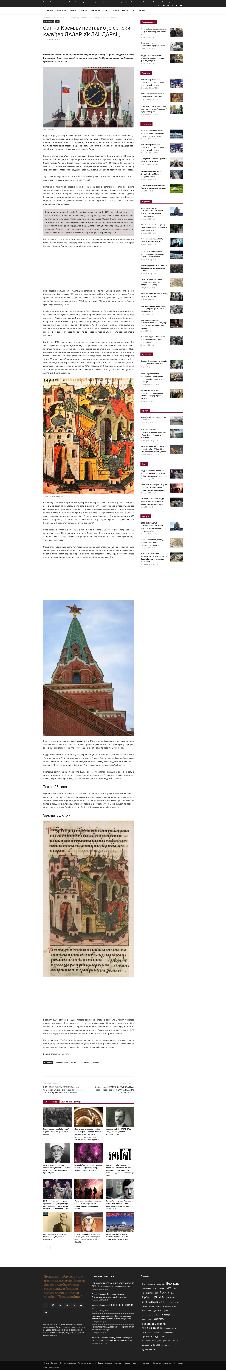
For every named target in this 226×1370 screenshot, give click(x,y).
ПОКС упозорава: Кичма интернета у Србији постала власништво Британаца (152, 82)
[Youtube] (181, 5)
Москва (73, 1062)
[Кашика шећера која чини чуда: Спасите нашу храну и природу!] (176, 188)
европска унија (147, 1315)
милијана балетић (152, 1327)
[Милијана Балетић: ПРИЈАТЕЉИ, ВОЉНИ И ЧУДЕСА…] (176, 296)
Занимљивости (136, 2)
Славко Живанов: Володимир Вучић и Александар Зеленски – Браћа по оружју (153, 227)
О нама (45, 2)
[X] (172, 5)
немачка (167, 1328)
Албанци (160, 1284)
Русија (164, 1292)
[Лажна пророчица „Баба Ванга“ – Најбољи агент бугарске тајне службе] (57, 1117)
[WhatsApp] (63, 45)
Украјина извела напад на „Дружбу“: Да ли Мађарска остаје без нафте (151, 174)
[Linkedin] (164, 5)
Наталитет (146, 2)
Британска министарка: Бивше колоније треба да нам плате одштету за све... (153, 308)
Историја (103, 2)
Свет (57, 21)
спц (162, 1336)
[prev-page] (44, 1247)
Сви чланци (166, 2)
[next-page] (49, 1247)
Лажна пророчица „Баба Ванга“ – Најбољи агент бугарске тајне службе (56, 1131)
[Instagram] (159, 5)
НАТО (168, 1288)
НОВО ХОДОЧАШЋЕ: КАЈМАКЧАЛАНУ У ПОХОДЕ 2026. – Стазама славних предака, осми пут (113, 1284)
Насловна (47, 18)
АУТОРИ (142, 10)
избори (157, 1315)
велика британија (155, 1306)
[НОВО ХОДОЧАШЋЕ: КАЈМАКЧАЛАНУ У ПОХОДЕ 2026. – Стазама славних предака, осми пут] (176, 211)
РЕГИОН (116, 10)
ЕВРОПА (125, 10)
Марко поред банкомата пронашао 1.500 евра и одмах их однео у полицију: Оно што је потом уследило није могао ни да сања (120, 1170)
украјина (155, 1345)
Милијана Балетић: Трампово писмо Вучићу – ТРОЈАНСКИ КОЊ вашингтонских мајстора (153, 449)
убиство (145, 1345)
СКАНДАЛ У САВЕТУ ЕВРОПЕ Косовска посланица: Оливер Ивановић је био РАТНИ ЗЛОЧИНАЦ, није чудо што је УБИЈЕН (62, 1090)
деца (144, 1310)
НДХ (174, 1288)
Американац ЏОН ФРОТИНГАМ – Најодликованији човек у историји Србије (119, 1131)
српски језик (167, 1341)
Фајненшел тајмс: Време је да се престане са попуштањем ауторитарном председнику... (153, 487)
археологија (174, 1302)
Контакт (53, 2)
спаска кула (96, 1062)
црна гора (148, 1349)
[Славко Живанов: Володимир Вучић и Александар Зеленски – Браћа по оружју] (176, 228)
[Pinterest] (168, 5)
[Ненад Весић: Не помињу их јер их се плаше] (176, 420)
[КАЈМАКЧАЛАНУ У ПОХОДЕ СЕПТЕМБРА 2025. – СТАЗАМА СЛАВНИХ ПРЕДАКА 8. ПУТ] (120, 1222)
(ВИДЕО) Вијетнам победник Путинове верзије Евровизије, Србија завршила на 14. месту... (153, 473)
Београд (172, 1283)
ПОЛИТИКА (49, 10)
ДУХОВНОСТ (95, 10)
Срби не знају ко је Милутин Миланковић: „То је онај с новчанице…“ (54, 1236)
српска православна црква (151, 1341)
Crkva (144, 1284)
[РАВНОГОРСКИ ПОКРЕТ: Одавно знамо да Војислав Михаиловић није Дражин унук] (176, 109)
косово (159, 1319)
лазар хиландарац (61, 1062)
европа (165, 1311)
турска (175, 1341)
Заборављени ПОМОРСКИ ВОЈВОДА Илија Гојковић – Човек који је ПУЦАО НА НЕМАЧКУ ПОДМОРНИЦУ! (113, 1090)
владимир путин (169, 1306)
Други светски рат (149, 1288)
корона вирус (147, 1319)
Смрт (172, 1293)
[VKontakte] (177, 5)
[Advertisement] (88, 269)
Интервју (119, 2)
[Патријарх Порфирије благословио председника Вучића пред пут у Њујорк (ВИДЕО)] (176, 393)
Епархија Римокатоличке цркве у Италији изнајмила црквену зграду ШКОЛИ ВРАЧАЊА (88, 1167)
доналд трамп (154, 1310)
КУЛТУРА (84, 10)
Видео (96, 2)
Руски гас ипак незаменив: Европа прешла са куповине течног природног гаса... (152, 133)
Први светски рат (150, 1293)
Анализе (111, 2)
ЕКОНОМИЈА (61, 10)
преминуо (147, 1336)
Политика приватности (83, 2)
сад (156, 1336)
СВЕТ (133, 10)
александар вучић (154, 1301)
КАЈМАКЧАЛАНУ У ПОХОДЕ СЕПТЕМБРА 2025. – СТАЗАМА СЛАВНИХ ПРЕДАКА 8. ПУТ (118, 1236)
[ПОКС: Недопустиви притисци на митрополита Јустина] (176, 97)
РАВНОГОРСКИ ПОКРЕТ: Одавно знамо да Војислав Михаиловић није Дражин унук (153, 109)
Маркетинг (156, 2)
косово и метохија (154, 1323)
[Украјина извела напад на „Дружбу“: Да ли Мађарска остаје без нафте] (176, 174)
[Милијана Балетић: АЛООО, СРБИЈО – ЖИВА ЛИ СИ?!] (176, 242)
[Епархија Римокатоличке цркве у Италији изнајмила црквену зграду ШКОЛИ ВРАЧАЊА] (88, 1153)
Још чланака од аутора (71, 1102)
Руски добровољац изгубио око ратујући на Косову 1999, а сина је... (153, 31)
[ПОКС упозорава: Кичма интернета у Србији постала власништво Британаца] (176, 83)
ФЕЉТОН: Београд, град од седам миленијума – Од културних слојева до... (151, 282)
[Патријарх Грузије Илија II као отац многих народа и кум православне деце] (176, 340)
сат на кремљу (84, 1062)
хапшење (166, 1345)
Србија (157, 1297)
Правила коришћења (65, 2)
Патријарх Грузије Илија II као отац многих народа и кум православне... (152, 339)
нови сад (146, 1332)
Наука (127, 2)
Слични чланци (51, 1102)
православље (168, 1332)
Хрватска (170, 1297)
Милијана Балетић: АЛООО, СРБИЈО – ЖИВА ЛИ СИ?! (112, 1306)
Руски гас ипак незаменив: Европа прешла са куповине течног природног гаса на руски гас (111, 1317)
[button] (180, 10)
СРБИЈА (106, 10)
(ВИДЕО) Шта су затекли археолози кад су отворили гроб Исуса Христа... (152, 58)
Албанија (151, 1284)
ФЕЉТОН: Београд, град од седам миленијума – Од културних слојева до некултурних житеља (113, 1339)
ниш (174, 1328)
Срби (146, 1297)
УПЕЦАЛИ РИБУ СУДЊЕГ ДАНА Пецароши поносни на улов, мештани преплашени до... (153, 501)
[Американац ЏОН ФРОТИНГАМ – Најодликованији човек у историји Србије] (120, 1117)
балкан (144, 1306)
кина (173, 1315)
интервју (166, 1314)
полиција (156, 1332)
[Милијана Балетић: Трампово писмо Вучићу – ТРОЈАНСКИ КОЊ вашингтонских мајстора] (176, 449)
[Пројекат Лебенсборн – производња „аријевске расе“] (176, 46)
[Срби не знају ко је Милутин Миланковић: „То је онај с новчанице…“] (57, 1222)
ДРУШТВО (73, 10)
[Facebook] (155, 5)
